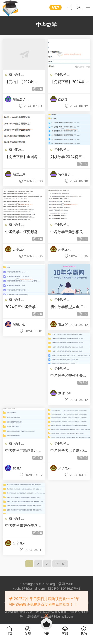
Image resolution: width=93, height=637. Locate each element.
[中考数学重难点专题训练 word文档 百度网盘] (24, 498)
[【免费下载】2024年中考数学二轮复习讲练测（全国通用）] (69, 54)
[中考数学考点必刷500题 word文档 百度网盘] (69, 423)
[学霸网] (10, 8)
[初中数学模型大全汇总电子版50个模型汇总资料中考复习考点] (69, 279)
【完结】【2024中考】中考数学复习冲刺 (23, 81)
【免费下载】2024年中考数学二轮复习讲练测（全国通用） (68, 81)
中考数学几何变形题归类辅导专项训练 (23, 231)
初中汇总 (15, 150)
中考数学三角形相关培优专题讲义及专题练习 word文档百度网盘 (68, 231)
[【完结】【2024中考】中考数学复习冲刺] (24, 54)
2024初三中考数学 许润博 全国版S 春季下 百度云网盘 (22, 306)
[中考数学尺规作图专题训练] (69, 348)
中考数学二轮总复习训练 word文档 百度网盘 (23, 450)
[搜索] (69, 7)
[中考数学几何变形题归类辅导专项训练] (24, 204)
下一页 (60, 564)
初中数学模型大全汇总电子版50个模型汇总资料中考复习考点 (69, 306)
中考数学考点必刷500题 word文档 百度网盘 (68, 450)
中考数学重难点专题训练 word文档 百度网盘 (23, 525)
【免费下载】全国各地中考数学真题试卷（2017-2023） (23, 156)
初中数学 (15, 75)
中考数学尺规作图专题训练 (68, 375)
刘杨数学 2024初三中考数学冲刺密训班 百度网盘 (69, 156)
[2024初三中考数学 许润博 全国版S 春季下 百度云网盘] (24, 279)
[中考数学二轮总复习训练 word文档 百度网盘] (24, 423)
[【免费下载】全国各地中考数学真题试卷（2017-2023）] (24, 129)
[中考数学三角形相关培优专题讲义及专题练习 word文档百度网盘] (69, 204)
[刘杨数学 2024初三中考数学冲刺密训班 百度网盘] (69, 129)
